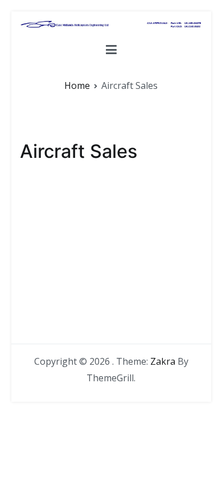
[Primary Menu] (111, 52)
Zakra (162, 361)
